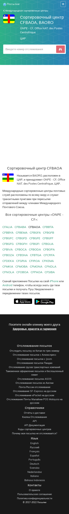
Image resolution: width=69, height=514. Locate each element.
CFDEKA (8, 261)
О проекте (34, 489)
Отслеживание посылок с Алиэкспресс (34, 354)
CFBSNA (22, 255)
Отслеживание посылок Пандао (34, 362)
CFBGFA (35, 232)
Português (34, 459)
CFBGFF (48, 238)
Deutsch (34, 463)
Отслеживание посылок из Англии (34, 382)
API (35, 421)
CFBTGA (35, 255)
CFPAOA (36, 272)
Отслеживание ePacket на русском (34, 395)
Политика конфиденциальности (34, 498)
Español (34, 455)
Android (7, 285)
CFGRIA (21, 261)
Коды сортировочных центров (34, 429)
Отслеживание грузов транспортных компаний (34, 366)
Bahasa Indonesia (34, 480)
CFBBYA (7, 232)
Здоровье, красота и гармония (34, 329)
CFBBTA (48, 227)
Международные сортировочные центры (26, 10)
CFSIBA (50, 272)
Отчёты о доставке (34, 412)
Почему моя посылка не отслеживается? (34, 433)
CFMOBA (21, 266)
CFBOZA (8, 255)
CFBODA (35, 249)
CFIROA (34, 261)
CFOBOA (22, 272)
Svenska (34, 467)
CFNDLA (50, 266)
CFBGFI (34, 244)
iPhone (54, 281)
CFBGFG (8, 244)
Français (34, 451)
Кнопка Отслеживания (34, 416)
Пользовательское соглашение (34, 494)
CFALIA (7, 227)
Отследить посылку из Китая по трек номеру (34, 350)
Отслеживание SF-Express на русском (34, 391)
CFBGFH (21, 244)
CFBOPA (49, 249)
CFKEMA (48, 261)
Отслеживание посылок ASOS (34, 378)
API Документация (34, 425)
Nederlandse (34, 471)
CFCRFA (49, 255)
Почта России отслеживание (34, 386)
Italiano (34, 476)
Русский (34, 447)
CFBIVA (7, 249)
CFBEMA (21, 232)
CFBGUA (47, 244)
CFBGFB (48, 232)
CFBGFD (21, 238)
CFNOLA (8, 272)
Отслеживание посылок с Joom (34, 358)
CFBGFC (7, 238)
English (34, 443)
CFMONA (36, 266)
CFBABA (20, 227)
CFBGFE (34, 238)
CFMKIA (7, 266)
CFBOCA (21, 249)
